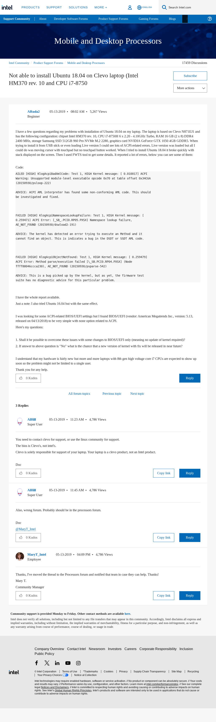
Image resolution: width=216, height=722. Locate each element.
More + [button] (98, 7)
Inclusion (187, 662)
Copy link (164, 486)
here (131, 627)
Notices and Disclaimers (48, 701)
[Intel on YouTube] (68, 677)
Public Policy (44, 667)
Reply (190, 391)
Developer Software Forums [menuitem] (74, 19)
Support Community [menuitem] (17, 19)
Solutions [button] (76, 7)
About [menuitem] (44, 19)
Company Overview (49, 662)
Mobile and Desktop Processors (94, 63)
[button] (199, 112)
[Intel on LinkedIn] (57, 677)
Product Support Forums (51, 63)
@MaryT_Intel (26, 542)
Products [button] (30, 7)
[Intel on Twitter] (47, 677)
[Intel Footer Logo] (14, 685)
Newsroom (98, 662)
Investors (116, 662)
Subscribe (190, 75)
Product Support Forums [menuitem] (119, 19)
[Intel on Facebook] (36, 677)
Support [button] (53, 7)
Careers (131, 662)
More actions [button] (186, 87)
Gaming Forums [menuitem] (156, 19)
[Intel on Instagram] (78, 677)
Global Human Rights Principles (64, 704)
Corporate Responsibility (159, 662)
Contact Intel (77, 662)
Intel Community (20, 63)
